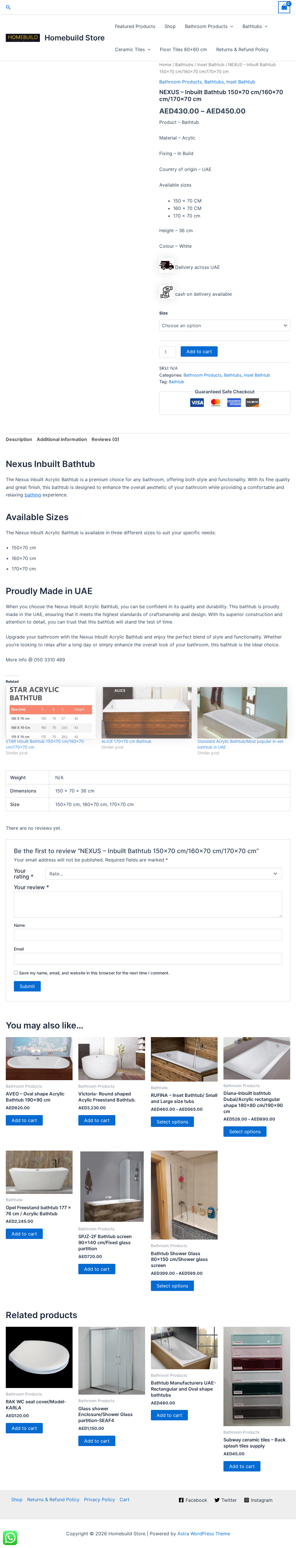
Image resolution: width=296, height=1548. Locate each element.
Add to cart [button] (24, 1120)
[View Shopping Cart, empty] (284, 7)
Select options (172, 1122)
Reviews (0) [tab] (105, 439)
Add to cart (199, 351)
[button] (8, 7)
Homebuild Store (75, 37)
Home (165, 64)
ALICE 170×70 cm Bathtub (126, 741)
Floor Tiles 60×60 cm (183, 49)
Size (163, 312)
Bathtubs (252, 26)
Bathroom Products (206, 26)
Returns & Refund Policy (242, 49)
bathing (33, 495)
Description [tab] (19, 439)
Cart (125, 1499)
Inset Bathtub (210, 64)
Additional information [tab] (62, 439)
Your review (31, 887)
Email (19, 948)
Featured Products (135, 26)
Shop (170, 26)
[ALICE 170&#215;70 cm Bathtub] (146, 712)
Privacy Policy (99, 1499)
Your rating (24, 873)
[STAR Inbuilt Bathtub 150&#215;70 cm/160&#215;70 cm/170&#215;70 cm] (51, 712)
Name (19, 925)
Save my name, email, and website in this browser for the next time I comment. (94, 972)
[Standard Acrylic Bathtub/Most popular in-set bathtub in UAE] (242, 712)
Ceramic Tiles (130, 49)
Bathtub (176, 381)
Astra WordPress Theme (203, 1533)
